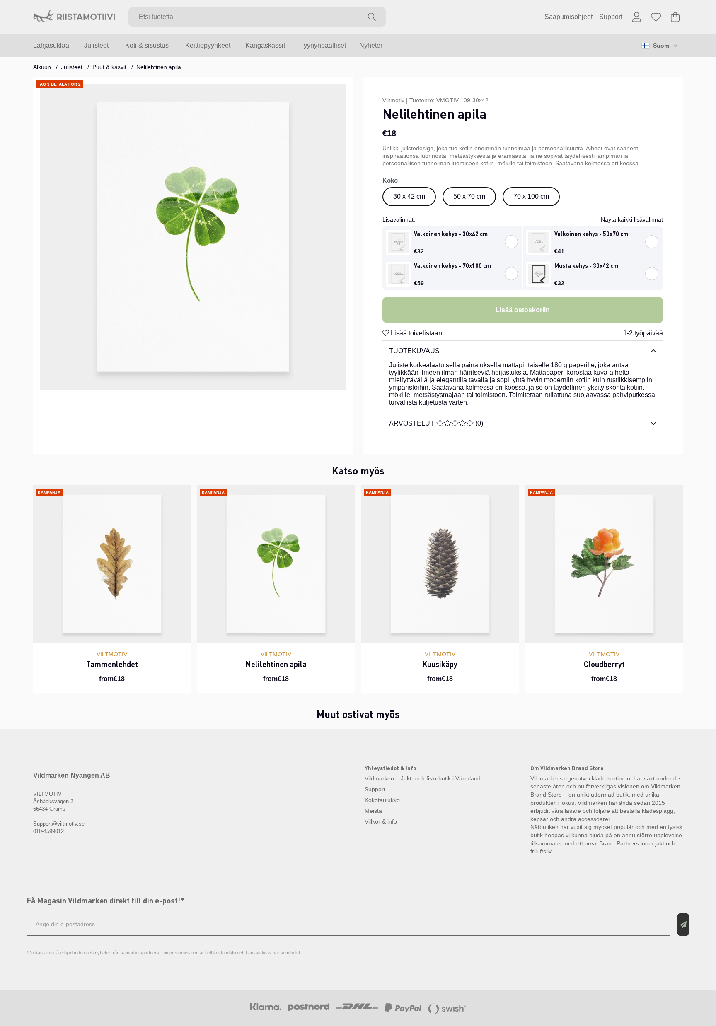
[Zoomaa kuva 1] (193, 237)
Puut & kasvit (109, 67)
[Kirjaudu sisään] (636, 17)
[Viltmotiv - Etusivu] (74, 17)
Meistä (373, 810)
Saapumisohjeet (568, 16)
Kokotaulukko (382, 800)
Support (610, 16)
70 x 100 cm (531, 196)
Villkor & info (381, 821)
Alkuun (42, 67)
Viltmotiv (393, 100)
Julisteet (71, 67)
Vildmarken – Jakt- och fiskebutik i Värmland (423, 778)
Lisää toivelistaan (415, 333)
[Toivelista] (656, 17)
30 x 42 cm (409, 196)
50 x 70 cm (469, 196)
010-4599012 (48, 831)
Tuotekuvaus (414, 350)
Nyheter (370, 45)
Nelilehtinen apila (158, 67)
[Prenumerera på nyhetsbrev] (683, 924)
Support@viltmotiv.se (59, 824)
